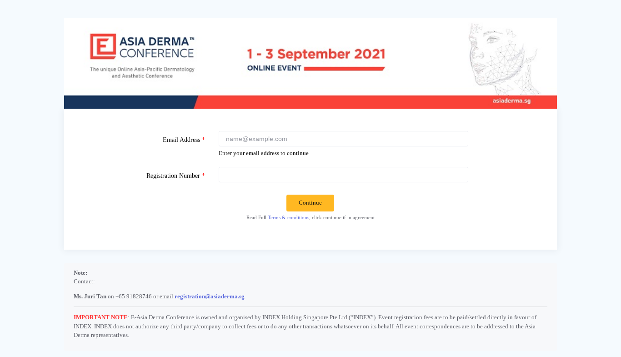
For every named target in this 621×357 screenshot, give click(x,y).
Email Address (184, 139)
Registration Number (175, 175)
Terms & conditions (288, 217)
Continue (310, 202)
